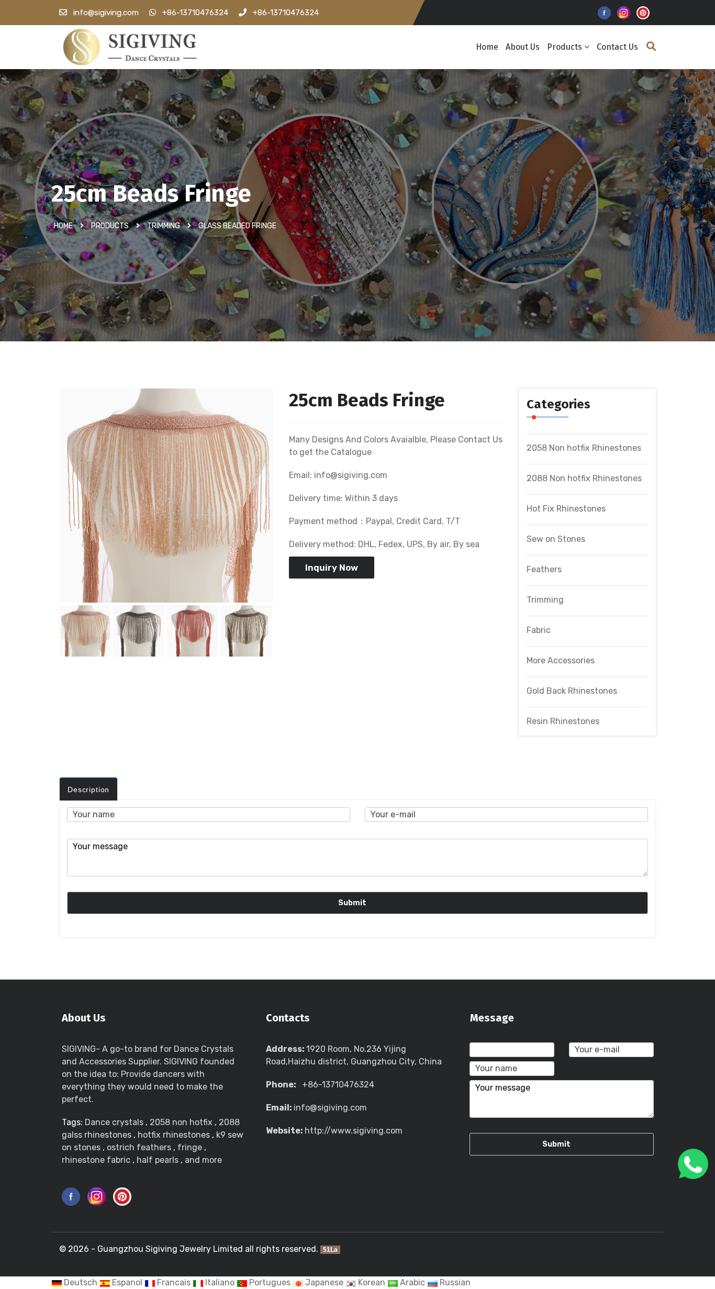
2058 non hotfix (181, 1122)
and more (203, 1160)
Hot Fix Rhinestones (566, 509)
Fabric (539, 630)
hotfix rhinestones (174, 1135)
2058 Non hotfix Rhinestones (584, 448)
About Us (523, 47)
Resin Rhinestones (563, 721)
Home (487, 47)
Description (88, 789)
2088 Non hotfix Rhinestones (584, 478)
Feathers (544, 569)
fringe (189, 1147)
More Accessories (561, 660)
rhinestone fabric (96, 1160)
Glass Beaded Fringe (237, 225)
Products (564, 47)
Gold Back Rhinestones (572, 691)
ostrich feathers (139, 1147)
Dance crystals (114, 1122)
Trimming (163, 225)
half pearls (157, 1160)
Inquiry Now (331, 567)
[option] (166, 500)
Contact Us (617, 47)
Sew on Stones (556, 539)
